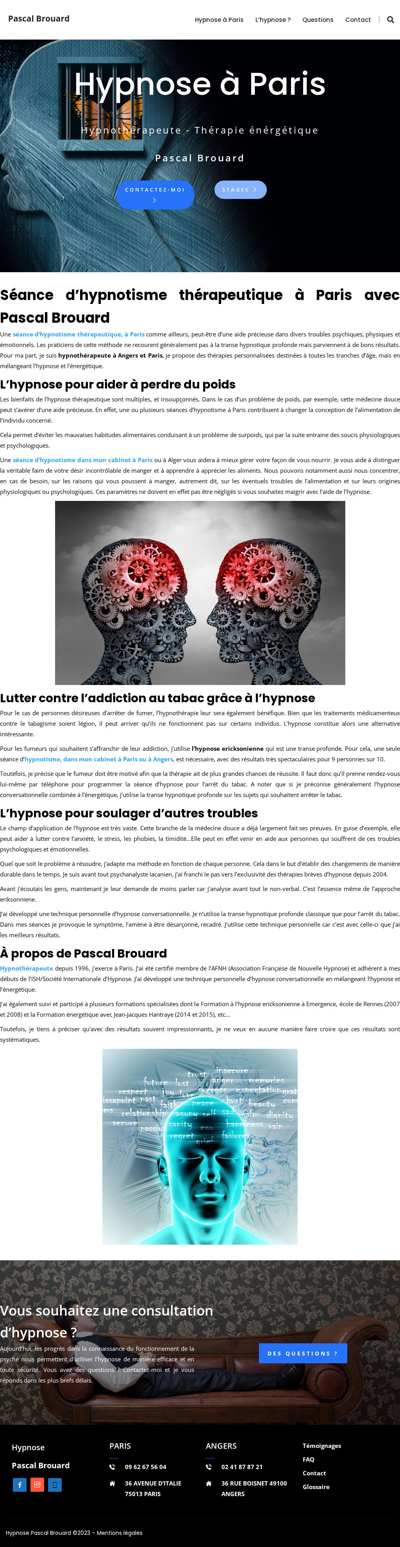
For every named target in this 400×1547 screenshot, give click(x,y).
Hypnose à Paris (219, 20)
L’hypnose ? (273, 20)
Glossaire (316, 1487)
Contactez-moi (155, 189)
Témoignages (322, 1445)
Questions (318, 20)
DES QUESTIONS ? (303, 1353)
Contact (358, 20)
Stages (237, 189)
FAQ (308, 1459)
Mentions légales (120, 1533)
